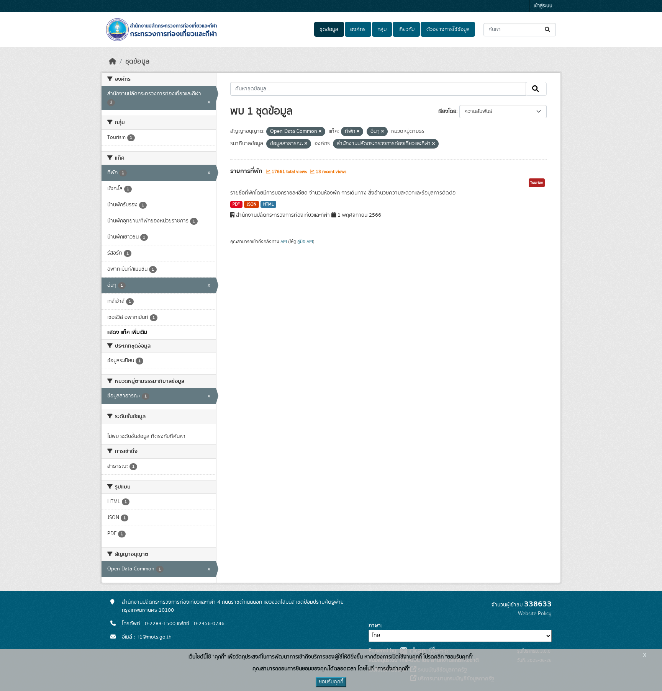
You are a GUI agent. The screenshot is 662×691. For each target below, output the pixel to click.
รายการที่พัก (247, 171)
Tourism (536, 182)
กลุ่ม (382, 29)
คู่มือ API (305, 241)
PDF (236, 204)
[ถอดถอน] (320, 132)
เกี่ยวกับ (406, 29)
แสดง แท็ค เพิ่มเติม (127, 332)
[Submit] (548, 29)
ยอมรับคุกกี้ (331, 682)
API (283, 241)
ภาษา (375, 625)
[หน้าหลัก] (112, 62)
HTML (268, 204)
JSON (251, 204)
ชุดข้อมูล (329, 29)
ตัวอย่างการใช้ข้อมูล (448, 29)
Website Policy (535, 613)
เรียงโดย (447, 111)
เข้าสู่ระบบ (543, 6)
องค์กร (357, 29)
